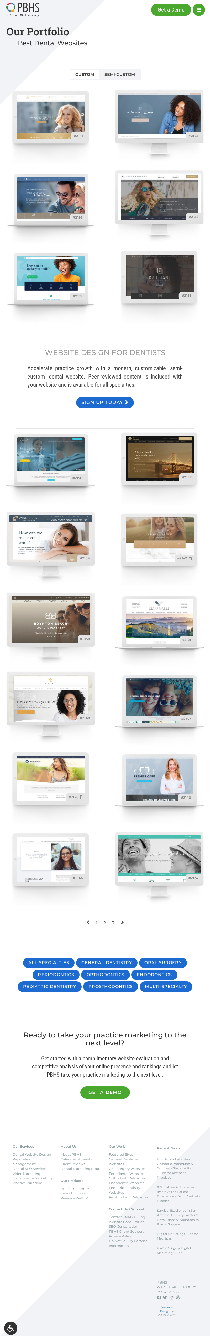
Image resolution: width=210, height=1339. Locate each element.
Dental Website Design (32, 1154)
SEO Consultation (123, 1226)
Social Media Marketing (32, 1178)
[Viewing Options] (11, 1328)
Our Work (117, 1146)
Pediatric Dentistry (49, 986)
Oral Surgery (163, 962)
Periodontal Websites (126, 1173)
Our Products (72, 1181)
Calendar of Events (76, 1159)
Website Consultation (127, 1222)
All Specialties (48, 962)
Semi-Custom (119, 74)
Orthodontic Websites (127, 1178)
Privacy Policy (120, 1236)
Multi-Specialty (166, 986)
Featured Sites (121, 1154)
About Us (69, 1146)
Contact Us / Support (127, 1209)
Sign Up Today (103, 402)
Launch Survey (73, 1193)
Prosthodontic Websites (128, 1197)
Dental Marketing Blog (80, 1169)
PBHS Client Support (126, 1231)
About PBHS (71, 1154)
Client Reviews (73, 1164)
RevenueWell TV (74, 1198)
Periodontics (56, 974)
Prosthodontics (111, 986)
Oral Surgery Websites (127, 1169)
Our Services (23, 1146)
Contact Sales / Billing (127, 1217)
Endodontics (154, 974)
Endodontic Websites (126, 1183)
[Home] (22, 15)
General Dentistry (106, 962)
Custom (84, 74)
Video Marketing (26, 1173)
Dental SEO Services (29, 1169)
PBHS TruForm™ (75, 1189)
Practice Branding (28, 1183)
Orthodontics (105, 974)
